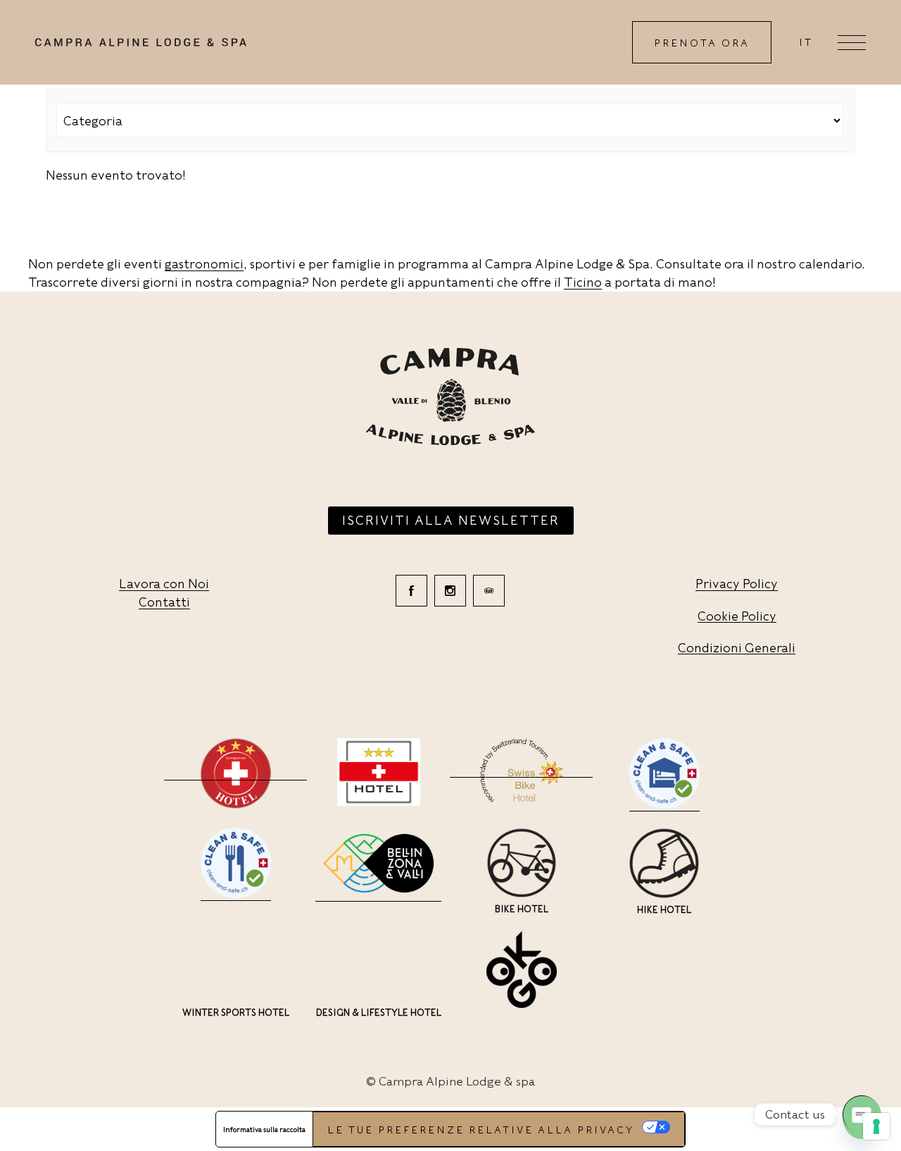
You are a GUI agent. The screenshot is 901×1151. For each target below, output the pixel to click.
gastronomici (204, 263)
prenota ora (702, 43)
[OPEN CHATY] (862, 1114)
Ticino (583, 282)
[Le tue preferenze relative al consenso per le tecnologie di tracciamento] (876, 1126)
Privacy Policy (736, 583)
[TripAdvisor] (489, 590)
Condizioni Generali (736, 647)
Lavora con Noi (164, 583)
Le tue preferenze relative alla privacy (480, 1130)
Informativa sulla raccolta (264, 1129)
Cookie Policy (737, 616)
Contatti (164, 602)
